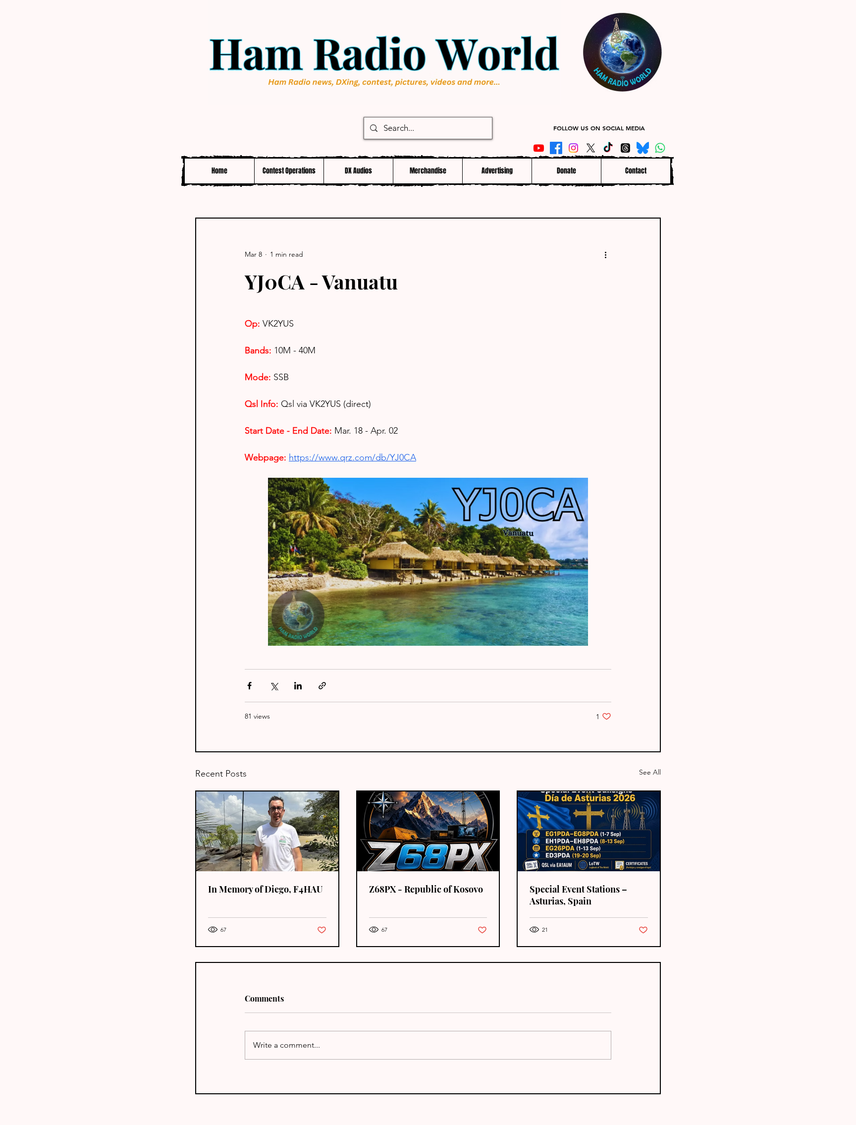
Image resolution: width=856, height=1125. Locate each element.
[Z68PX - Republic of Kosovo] (428, 831)
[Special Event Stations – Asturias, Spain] (589, 831)
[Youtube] (539, 148)
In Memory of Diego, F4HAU (265, 889)
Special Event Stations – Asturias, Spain (578, 895)
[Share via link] (322, 685)
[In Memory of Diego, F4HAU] (267, 831)
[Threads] (625, 148)
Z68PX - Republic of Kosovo (426, 889)
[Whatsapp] (660, 148)
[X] (591, 148)
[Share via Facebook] (249, 685)
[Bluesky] (643, 148)
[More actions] (605, 254)
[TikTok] (608, 148)
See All (650, 772)
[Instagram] (573, 148)
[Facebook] (556, 148)
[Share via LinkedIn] (298, 685)
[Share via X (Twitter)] (273, 685)
